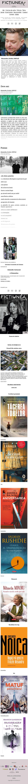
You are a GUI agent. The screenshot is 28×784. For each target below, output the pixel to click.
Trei (1, 484)
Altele (17, 14)
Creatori (25, 12)
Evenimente (9, 12)
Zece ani (5, 86)
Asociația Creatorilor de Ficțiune (14, 264)
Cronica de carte (11, 10)
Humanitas (14, 273)
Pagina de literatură (5, 153)
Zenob (2, 12)
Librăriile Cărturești (14, 269)
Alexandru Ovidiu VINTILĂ (8, 90)
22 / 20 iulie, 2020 (6, 154)
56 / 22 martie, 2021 (6, 93)
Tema (24, 10)
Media (14, 778)
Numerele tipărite (14, 336)
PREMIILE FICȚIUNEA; (5, 281)
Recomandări (18, 12)
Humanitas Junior (5, 715)
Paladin (2, 755)
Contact (11, 14)
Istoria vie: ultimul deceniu (7, 91)
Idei (3, 10)
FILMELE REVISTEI (14, 384)
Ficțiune (19, 10)
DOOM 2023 (14, 387)
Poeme (4, 148)
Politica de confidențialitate (14, 775)
